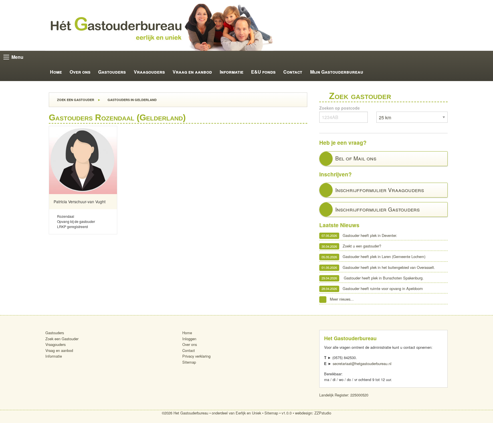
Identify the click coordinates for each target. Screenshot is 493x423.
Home (56, 72)
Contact (292, 72)
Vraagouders (149, 72)
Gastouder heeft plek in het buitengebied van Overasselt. (378, 267)
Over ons (80, 72)
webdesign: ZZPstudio (313, 413)
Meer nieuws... (342, 299)
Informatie (231, 72)
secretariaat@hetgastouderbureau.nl (362, 363)
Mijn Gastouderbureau (336, 72)
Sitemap (189, 362)
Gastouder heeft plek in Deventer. (359, 235)
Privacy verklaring (196, 356)
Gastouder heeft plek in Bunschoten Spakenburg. (373, 278)
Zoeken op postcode (339, 108)
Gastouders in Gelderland (132, 100)
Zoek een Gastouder (75, 100)
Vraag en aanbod (192, 72)
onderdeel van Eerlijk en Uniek (236, 413)
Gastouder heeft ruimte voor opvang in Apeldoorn (372, 288)
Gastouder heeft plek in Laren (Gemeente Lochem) (373, 256)
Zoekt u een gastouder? (351, 246)
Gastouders (112, 72)
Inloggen (189, 338)
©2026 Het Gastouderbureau (185, 413)
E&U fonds (263, 72)
